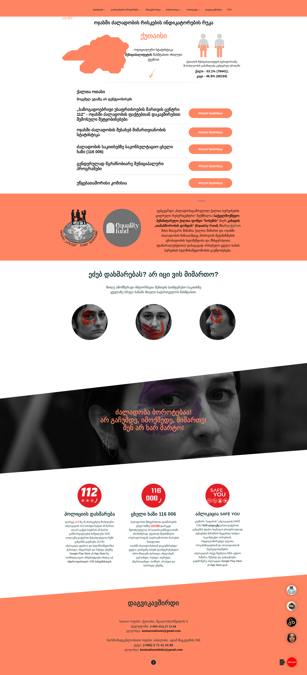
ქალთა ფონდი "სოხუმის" (199, 220)
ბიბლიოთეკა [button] (172, 9)
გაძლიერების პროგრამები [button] (124, 9)
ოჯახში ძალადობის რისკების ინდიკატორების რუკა (153, 22)
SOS (229, 9)
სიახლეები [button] (192, 9)
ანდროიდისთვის (77, 561)
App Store (100, 553)
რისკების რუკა (153, 9)
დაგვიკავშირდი (213, 9)
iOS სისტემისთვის (100, 561)
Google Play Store (80, 553)
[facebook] (153, 664)
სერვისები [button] (98, 9)
